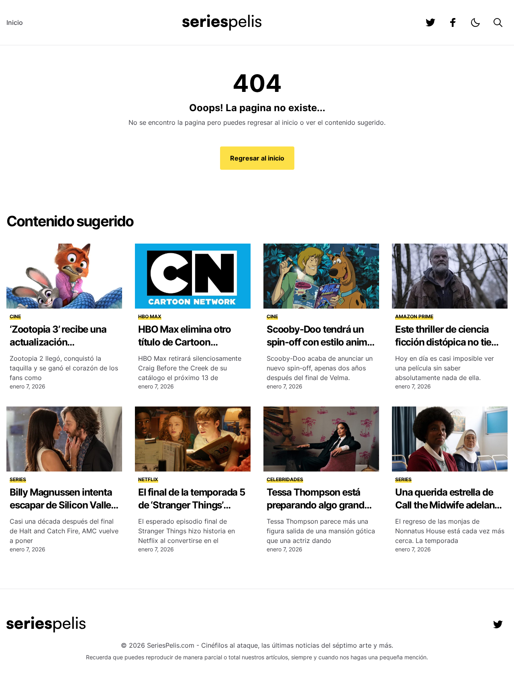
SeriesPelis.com (170, 645)
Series (18, 479)
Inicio (14, 22)
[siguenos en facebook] (453, 22)
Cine (15, 316)
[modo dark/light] (475, 22)
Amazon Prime (414, 316)
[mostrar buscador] (498, 22)
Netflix (148, 479)
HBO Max (149, 316)
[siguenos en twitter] (430, 22)
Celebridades (285, 479)
